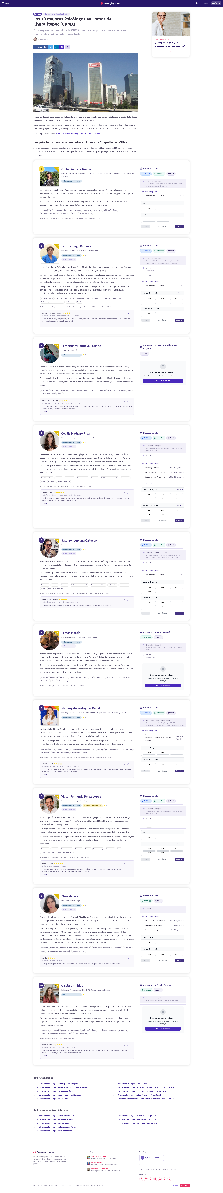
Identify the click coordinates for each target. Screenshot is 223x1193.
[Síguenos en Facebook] (141, 1179)
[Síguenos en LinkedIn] (150, 1179)
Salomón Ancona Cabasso (79, 540)
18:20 (176, 753)
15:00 (149, 495)
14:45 (162, 603)
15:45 (162, 495)
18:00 (176, 298)
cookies (103, 1185)
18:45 (176, 499)
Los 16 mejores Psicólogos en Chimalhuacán (54, 1130)
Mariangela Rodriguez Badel (80, 708)
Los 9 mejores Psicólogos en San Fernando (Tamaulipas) (138, 1095)
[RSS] (169, 1179)
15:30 (176, 603)
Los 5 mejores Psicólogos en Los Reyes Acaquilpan (135, 1116)
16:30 (176, 495)
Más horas (180, 293)
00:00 (149, 220)
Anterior (146, 226)
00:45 (162, 510)
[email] (61, 47)
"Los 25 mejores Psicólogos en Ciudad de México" (78, 133)
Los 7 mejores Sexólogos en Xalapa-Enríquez (133, 1083)
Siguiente (179, 226)
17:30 (176, 587)
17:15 (149, 499)
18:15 (149, 591)
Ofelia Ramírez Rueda (76, 169)
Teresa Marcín (70, 633)
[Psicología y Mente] (110, 3)
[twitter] (50, 47)
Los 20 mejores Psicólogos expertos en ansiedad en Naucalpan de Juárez (145, 1087)
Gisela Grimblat (72, 985)
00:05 (149, 849)
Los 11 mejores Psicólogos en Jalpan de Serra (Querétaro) (59, 1095)
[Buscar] (197, 3)
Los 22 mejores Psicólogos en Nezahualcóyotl (54, 1091)
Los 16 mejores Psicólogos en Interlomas (52, 1098)
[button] (149, 275)
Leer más (45, 324)
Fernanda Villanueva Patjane (81, 346)
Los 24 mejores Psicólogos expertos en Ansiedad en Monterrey (140, 1091)
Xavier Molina (43, 39)
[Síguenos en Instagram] (155, 1179)
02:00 (176, 954)
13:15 (176, 853)
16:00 (149, 298)
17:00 (162, 298)
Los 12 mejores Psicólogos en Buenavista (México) (135, 1119)
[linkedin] (56, 47)
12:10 (162, 853)
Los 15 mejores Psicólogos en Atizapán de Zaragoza (57, 1083)
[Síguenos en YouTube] (160, 1179)
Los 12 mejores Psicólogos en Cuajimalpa (52, 1123)
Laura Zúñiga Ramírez (76, 246)
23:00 (149, 208)
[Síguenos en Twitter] (146, 1179)
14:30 (149, 587)
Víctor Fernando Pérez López (81, 796)
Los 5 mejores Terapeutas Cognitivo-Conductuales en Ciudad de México (144, 1098)
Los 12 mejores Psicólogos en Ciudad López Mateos (136, 1123)
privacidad (95, 1185)
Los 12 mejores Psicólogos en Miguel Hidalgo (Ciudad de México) (62, 1087)
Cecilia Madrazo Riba (75, 433)
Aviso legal (86, 1185)
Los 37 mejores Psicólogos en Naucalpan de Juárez (56, 1116)
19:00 (149, 302)
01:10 (162, 849)
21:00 (176, 302)
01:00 (162, 220)
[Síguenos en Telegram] (164, 1179)
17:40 (162, 753)
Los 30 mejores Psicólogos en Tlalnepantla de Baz (56, 1119)
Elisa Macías (69, 896)
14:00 (149, 603)
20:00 (162, 302)
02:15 (176, 849)
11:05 (149, 853)
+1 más (149, 482)
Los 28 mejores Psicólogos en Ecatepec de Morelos (56, 1127)
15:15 (162, 587)
